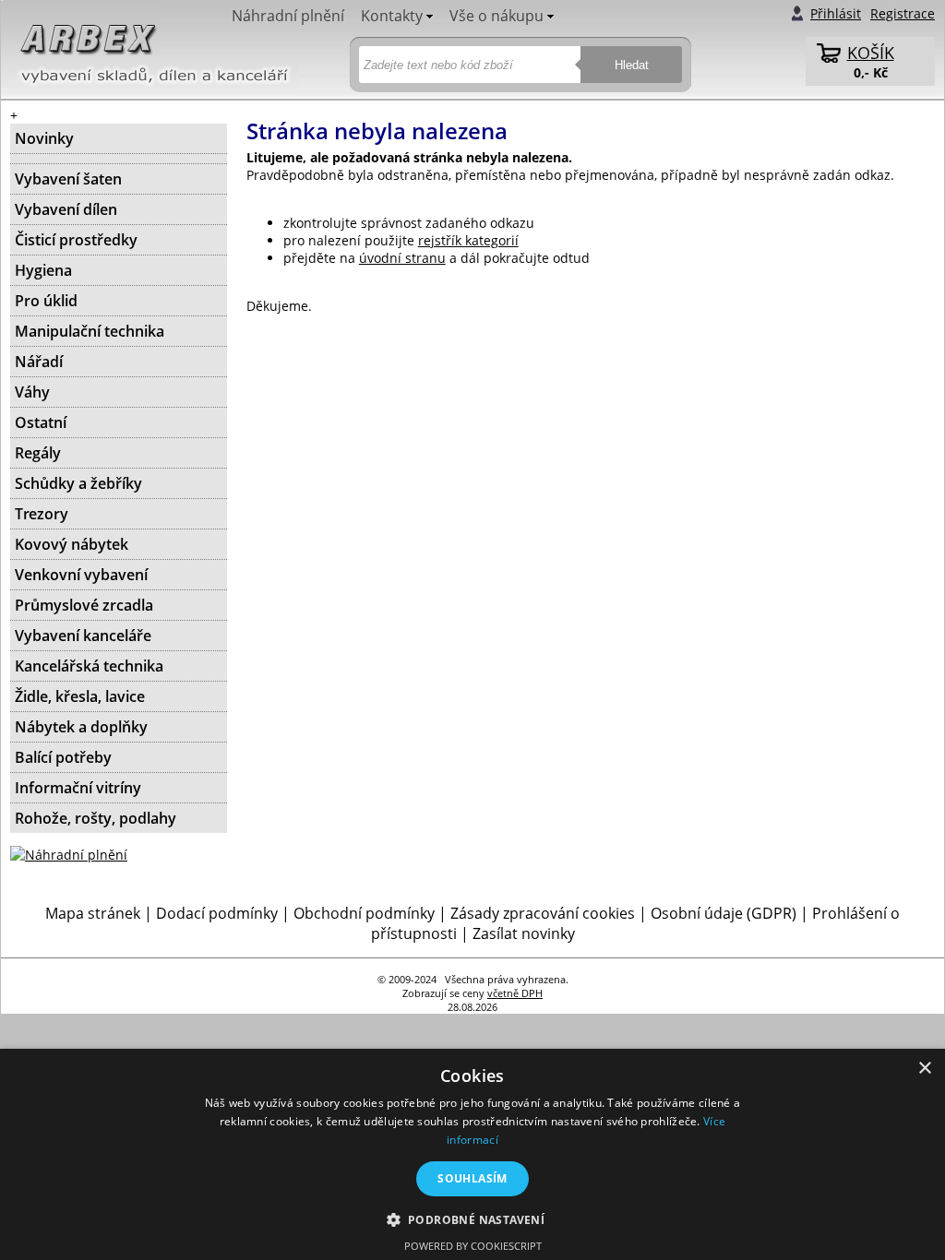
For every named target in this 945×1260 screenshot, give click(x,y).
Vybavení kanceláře (83, 635)
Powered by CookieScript (473, 1246)
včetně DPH (515, 993)
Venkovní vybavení (81, 575)
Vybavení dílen (66, 209)
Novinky (44, 138)
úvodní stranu (402, 258)
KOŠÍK (870, 53)
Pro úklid (46, 301)
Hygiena (43, 270)
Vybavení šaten (68, 179)
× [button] (924, 1069)
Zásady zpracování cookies (542, 913)
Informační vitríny (78, 788)
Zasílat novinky (523, 933)
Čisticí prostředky (76, 240)
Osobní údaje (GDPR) (723, 913)
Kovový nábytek (71, 544)
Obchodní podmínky (364, 913)
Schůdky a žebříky (78, 483)
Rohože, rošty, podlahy (95, 818)
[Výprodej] (118, 158)
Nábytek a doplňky (81, 727)
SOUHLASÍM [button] (472, 1178)
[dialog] (472, 1154)
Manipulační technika (89, 331)
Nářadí (39, 361)
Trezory (41, 514)
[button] (473, 1219)
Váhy (32, 392)
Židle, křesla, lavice (80, 696)
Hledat (632, 65)
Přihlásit (835, 13)
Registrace (902, 13)
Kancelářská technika (89, 666)
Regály (38, 453)
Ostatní (40, 422)
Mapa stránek (92, 913)
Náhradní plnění (288, 16)
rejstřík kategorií (468, 240)
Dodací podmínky (217, 913)
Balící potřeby (63, 757)
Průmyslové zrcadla (84, 605)
